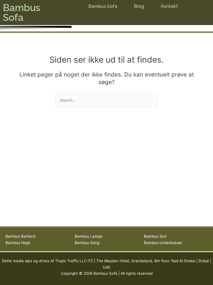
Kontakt (169, 6)
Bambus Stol (155, 236)
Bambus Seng (87, 242)
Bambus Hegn (18, 242)
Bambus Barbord (20, 236)
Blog (139, 6)
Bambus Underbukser (163, 242)
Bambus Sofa (21, 12)
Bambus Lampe (88, 236)
